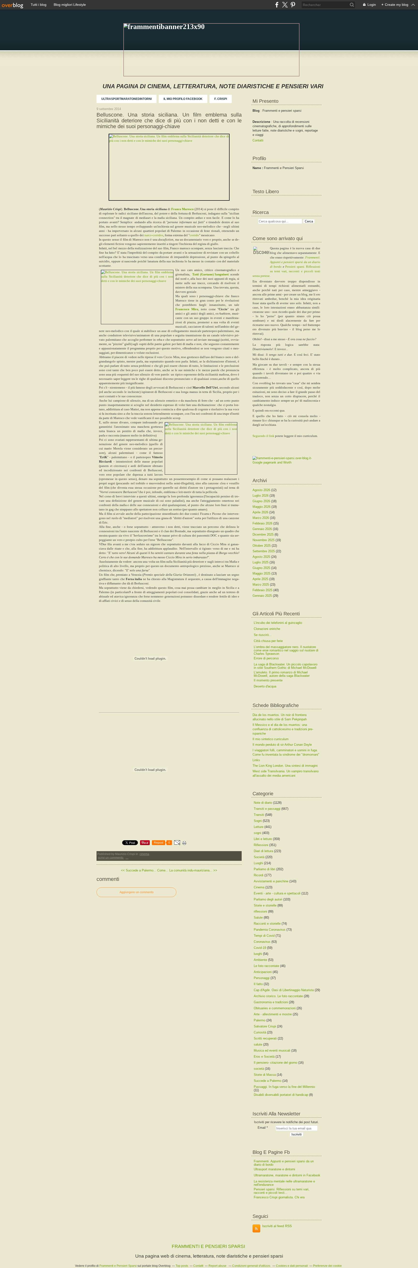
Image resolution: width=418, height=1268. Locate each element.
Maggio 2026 (262, 507)
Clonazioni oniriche (267, 629)
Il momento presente (268, 680)
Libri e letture (263, 839)
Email (262, 1127)
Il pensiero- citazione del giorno (275, 1062)
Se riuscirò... (263, 635)
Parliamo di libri (264, 869)
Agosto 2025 (262, 557)
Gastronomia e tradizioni (271, 1002)
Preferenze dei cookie (327, 1266)
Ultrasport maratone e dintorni (274, 1169)
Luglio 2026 (261, 495)
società (259, 1068)
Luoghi (258, 863)
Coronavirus (262, 942)
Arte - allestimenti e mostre (273, 1014)
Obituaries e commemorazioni (275, 1008)
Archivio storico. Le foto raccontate (278, 996)
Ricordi (258, 875)
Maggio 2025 (262, 573)
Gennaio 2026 (263, 529)
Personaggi (261, 978)
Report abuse (218, 1266)
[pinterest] (293, 4)
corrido (194, 235)
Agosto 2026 (262, 490)
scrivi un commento (111, 857)
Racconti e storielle (267, 923)
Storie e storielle (265, 905)
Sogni (258, 821)
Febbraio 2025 (263, 590)
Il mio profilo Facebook (183, 99)
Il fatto (258, 984)
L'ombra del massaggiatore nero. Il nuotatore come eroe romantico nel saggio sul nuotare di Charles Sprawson (286, 650)
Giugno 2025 (262, 568)
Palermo (259, 1020)
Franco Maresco (182, 209)
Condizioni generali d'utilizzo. (251, 1266)
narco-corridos (153, 235)
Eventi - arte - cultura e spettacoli (277, 893)
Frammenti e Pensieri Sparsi (118, 1266)
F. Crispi (220, 99)
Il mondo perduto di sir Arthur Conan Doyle (282, 744)
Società (259, 857)
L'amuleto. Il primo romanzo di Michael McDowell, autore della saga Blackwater (282, 674)
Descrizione (262, 122)
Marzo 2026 (261, 518)
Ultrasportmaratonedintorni (126, 99)
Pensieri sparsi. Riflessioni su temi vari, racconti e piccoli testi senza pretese (286, 271)
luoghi (258, 954)
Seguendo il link (263, 436)
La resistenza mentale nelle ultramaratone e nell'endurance (284, 1183)
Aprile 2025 (261, 579)
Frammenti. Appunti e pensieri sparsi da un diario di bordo (295, 262)
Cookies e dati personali (292, 1266)
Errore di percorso (266, 658)
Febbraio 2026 (263, 523)
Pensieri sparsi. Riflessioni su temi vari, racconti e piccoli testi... (281, 1190)
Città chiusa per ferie (268, 641)
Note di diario (263, 802)
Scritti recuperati (265, 1038)
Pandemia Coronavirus (269, 929)
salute (258, 1044)
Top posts (182, 1266)
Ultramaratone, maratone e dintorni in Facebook (287, 1175)
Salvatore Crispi (265, 1026)
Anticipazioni (263, 972)
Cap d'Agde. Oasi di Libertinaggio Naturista (284, 990)
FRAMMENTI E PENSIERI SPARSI (208, 1246)
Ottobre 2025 (262, 545)
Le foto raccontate (266, 966)
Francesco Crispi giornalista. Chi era (279, 1197)
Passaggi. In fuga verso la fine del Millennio (284, 1087)
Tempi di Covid (264, 935)
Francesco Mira (186, 309)
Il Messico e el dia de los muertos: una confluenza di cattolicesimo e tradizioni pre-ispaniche (283, 729)
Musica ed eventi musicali (272, 1050)
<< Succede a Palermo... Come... (144, 870)
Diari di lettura (263, 851)
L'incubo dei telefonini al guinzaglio (278, 623)
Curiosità (260, 1032)
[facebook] (277, 4)
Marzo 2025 (261, 584)
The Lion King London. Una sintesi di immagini (285, 765)
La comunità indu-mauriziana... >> (193, 870)
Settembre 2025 (264, 551)
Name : (258, 168)
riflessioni (260, 911)
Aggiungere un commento (136, 892)
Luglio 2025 (261, 562)
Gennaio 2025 (263, 595)
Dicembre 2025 (264, 534)
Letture (258, 827)
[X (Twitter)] (285, 4)
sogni (257, 833)
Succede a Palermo (267, 1081)
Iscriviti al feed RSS (277, 1226)
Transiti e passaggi (267, 809)
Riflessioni (261, 845)
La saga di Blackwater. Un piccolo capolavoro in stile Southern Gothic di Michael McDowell (285, 666)
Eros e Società (264, 1056)
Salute (258, 917)
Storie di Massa (265, 1074)
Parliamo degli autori (268, 899)
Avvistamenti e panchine (271, 881)
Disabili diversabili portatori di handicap (281, 1095)
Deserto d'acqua (265, 686)
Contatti (258, 140)
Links (256, 760)
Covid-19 (260, 948)
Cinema (144, 854)
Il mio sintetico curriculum (271, 739)
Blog (256, 110)
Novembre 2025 (264, 540)
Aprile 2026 (261, 512)
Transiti (259, 815)
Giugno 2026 (262, 501)
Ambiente (260, 960)
